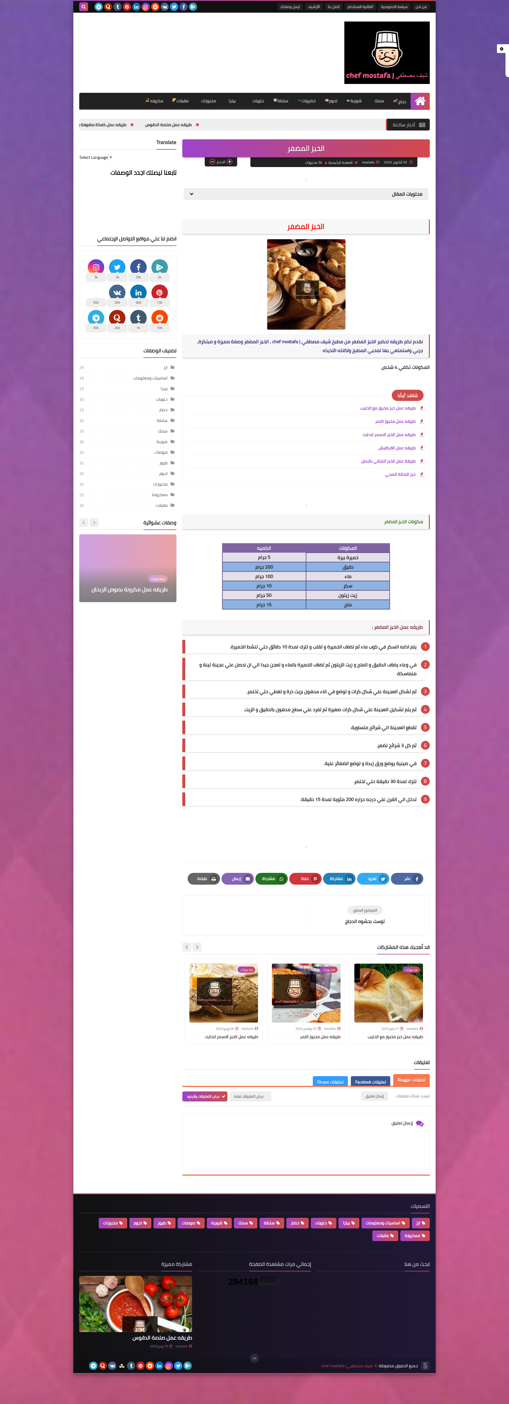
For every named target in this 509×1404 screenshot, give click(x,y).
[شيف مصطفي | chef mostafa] (387, 53)
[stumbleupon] (122, 1366)
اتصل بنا (334, 6)
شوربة (356, 101)
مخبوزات (208, 101)
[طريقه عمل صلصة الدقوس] (135, 1304)
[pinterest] (127, 7)
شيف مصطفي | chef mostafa (347, 1366)
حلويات (258, 101)
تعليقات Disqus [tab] (330, 1082)
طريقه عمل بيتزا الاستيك (140, 589)
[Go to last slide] (197, 947)
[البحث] (83, 6)
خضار (163, 410)
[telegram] (99, 7)
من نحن (421, 6)
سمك (379, 101)
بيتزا (232, 101)
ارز (165, 367)
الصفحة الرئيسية (340, 162)
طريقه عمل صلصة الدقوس (236, 124)
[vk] (165, 7)
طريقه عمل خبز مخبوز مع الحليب (89, 124)
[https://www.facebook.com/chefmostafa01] (84, 1366)
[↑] (254, 1358)
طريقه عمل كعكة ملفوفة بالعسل (164, 124)
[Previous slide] (94, 522)
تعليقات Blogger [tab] (411, 1080)
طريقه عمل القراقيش (397, 448)
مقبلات (182, 101)
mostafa (181, 1346)
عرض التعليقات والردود (203, 1096)
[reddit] (155, 7)
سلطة (282, 101)
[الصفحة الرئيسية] (420, 101)
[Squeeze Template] (425, 1365)
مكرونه (156, 101)
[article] (247, 915)
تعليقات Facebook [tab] (370, 1082)
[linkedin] (136, 7)
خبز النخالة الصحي (400, 474)
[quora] (108, 7)
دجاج (402, 101)
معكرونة (160, 494)
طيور (163, 463)
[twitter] (174, 7)
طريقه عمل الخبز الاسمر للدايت (389, 434)
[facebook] (183, 7)
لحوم (333, 101)
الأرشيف (314, 6)
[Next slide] (186, 947)
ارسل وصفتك (290, 6)
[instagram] (146, 7)
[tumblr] (117, 7)
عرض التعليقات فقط (249, 1096)
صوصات (161, 452)
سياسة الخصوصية (394, 6)
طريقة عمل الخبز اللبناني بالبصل (388, 461)
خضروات (309, 101)
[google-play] (193, 7)
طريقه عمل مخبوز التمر (395, 421)
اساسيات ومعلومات (150, 378)
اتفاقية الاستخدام (360, 6)
